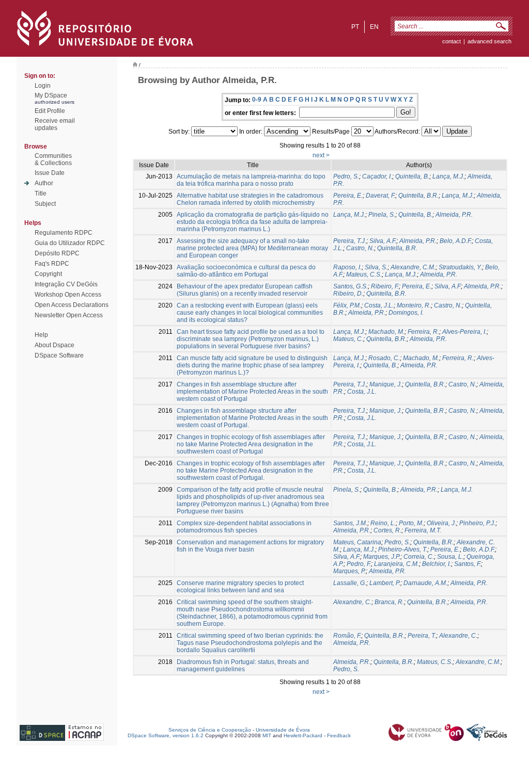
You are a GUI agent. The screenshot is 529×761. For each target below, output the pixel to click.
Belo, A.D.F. (456, 241)
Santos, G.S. (350, 286)
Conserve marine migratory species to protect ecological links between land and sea (240, 586)
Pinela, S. (381, 214)
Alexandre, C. (352, 602)
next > (321, 155)
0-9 (256, 99)
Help (41, 334)
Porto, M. (411, 523)
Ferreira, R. (423, 331)
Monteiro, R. (414, 305)
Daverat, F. (380, 195)
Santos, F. (467, 564)
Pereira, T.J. (349, 241)
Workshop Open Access (68, 294)
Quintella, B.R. (418, 195)
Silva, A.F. (382, 241)
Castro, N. (360, 248)
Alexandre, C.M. (413, 267)
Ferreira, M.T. (422, 530)
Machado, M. (386, 331)
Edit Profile (50, 111)
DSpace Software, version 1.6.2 (166, 735)
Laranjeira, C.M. (396, 564)
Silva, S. (376, 267)
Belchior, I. (436, 564)
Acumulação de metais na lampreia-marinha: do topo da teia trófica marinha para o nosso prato (251, 180)
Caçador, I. (377, 176)
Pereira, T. (422, 635)
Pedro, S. (346, 176)
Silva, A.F (447, 286)
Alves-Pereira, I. (464, 331)
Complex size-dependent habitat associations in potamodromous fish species (244, 527)
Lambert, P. (384, 583)
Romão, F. (347, 635)
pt (355, 26)
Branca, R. (389, 602)
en (374, 26)
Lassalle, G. (349, 583)
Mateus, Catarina (357, 542)
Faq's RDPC (52, 263)
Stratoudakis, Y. (460, 267)
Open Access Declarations (71, 305)
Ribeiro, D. (348, 293)
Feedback (339, 735)
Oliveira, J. (441, 523)
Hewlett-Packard (303, 735)
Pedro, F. (359, 564)
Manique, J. (385, 384)
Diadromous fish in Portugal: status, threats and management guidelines (243, 665)
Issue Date (50, 172)
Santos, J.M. (350, 523)
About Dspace (54, 345)
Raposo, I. (347, 267)
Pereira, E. (348, 195)
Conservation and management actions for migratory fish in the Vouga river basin (250, 546)
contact (451, 41)
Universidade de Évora (283, 730)
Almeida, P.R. (454, 214)
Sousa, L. (450, 556)
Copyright (48, 274)
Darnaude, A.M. (425, 583)
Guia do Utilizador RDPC (70, 243)
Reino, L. (383, 523)
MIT (266, 735)
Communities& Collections (53, 159)
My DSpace (51, 95)
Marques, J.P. (381, 556)
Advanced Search (489, 41)
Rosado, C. (384, 358)
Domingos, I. (406, 312)
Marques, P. (349, 571)
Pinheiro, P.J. (477, 523)
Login (43, 85)
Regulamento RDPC (63, 232)
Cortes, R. (387, 530)
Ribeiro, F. (385, 286)
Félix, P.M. (347, 305)
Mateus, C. (348, 339)
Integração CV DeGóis (66, 284)
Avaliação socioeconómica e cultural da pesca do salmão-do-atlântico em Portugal (246, 271)
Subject (45, 203)
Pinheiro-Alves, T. (402, 549)
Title (40, 193)
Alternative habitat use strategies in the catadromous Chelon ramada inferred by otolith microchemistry (250, 199)
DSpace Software (59, 355)
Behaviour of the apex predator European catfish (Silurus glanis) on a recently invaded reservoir (245, 290)
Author (44, 183)
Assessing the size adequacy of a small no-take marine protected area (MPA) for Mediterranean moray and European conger (252, 248)
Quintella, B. (412, 176)
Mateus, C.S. (364, 274)
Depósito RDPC (57, 253)
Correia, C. (418, 556)
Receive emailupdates (55, 124)
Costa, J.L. (379, 305)
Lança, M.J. (448, 176)
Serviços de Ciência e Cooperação (209, 730)
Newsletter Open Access (69, 315)
